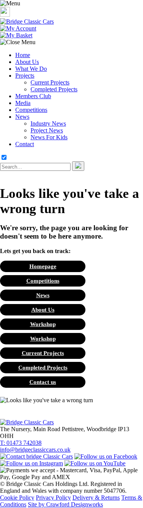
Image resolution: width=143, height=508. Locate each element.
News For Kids (49, 137)
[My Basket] (16, 35)
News (22, 116)
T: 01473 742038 (21, 443)
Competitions (31, 110)
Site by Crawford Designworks (65, 504)
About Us (27, 62)
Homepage (42, 266)
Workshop (43, 324)
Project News (47, 130)
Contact (24, 144)
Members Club (33, 96)
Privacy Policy (53, 497)
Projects (24, 75)
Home (22, 55)
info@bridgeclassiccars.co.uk (35, 449)
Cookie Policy (17, 497)
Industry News (48, 123)
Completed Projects (54, 89)
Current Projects (50, 82)
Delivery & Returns (96, 497)
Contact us (42, 382)
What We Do (31, 68)
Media (23, 103)
